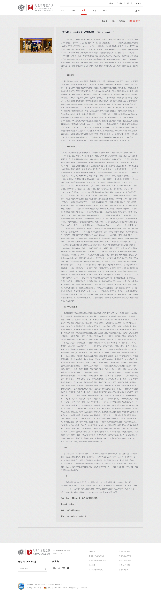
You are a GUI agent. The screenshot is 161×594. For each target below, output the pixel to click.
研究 (113, 21)
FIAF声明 (92, 551)
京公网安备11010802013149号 (56, 588)
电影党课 (92, 565)
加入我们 (119, 3)
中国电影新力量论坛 (96, 570)
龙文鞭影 (122, 21)
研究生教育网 (123, 570)
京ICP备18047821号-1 (35, 588)
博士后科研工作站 (125, 560)
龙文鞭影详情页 (134, 21)
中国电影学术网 (124, 565)
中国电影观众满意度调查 (97, 560)
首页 (103, 21)
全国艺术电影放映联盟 (96, 556)
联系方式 (129, 3)
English (138, 3)
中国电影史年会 (124, 551)
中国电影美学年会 (125, 556)
